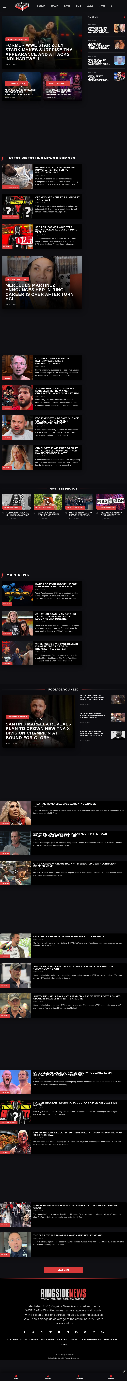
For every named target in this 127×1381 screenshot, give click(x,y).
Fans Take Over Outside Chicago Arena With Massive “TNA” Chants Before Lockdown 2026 (81, 514)
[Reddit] (85, 1332)
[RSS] (102, 1332)
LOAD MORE (63, 1270)
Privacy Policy (112, 1339)
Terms (63, 1344)
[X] (33, 1332)
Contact (74, 1339)
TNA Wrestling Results (58, 83)
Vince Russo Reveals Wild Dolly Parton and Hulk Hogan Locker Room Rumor (99, 46)
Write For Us (31, 1339)
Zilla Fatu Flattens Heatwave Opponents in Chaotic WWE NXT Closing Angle (93, 715)
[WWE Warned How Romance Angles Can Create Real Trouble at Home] (119, 28)
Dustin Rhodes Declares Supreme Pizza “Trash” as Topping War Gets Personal (77, 1133)
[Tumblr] (68, 1332)
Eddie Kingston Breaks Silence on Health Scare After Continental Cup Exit (57, 420)
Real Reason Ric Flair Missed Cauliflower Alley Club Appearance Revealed (98, 62)
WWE (54, 6)
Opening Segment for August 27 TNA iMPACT (57, 198)
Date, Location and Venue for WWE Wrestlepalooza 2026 (56, 585)
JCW (102, 6)
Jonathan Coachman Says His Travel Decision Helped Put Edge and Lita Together (55, 616)
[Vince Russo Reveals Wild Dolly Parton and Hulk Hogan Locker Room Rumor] (119, 44)
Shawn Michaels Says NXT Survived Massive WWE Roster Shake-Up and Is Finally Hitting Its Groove (77, 997)
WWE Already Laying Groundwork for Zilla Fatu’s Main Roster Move (97, 78)
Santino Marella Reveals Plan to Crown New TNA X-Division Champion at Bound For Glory (39, 731)
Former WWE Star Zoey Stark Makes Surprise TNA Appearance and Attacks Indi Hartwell (39, 52)
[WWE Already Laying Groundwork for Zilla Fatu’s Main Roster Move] (119, 76)
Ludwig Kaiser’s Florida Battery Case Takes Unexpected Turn (52, 361)
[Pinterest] (50, 1332)
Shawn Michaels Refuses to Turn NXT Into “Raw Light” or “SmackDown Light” (73, 967)
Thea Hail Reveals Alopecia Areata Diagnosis (64, 804)
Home (41, 6)
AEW (67, 6)
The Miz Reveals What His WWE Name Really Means (68, 1235)
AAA (90, 6)
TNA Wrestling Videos (17, 39)
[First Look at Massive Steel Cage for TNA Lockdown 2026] (110, 502)
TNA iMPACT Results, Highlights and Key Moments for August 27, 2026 (61, 92)
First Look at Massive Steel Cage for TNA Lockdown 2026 (111, 514)
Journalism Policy (91, 1339)
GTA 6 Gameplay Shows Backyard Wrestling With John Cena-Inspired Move (75, 865)
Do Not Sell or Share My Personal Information (63, 1358)
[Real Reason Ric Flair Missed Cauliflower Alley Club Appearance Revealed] (119, 60)
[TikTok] (94, 1332)
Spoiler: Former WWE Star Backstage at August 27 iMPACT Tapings (57, 229)
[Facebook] (24, 1332)
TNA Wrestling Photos (12, 507)
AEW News (7, 438)
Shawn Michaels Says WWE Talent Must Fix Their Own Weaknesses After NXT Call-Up (70, 835)
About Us (62, 1339)
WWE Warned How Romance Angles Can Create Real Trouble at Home (97, 30)
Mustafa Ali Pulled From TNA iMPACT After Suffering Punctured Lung (55, 170)
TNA (78, 6)
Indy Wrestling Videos (17, 279)
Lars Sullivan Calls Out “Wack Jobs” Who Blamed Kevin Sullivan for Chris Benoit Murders (72, 1074)
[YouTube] (59, 1332)
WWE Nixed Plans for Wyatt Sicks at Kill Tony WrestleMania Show (75, 1206)
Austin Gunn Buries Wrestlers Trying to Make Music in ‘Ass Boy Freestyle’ (92, 733)
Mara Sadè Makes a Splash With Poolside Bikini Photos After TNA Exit (49, 514)
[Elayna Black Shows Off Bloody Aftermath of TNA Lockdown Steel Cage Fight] (16, 502)
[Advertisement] (42, 330)
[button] (111, 6)
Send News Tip (14, 1339)
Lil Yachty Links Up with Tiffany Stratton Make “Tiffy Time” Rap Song (92, 698)
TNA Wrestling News (10, 187)
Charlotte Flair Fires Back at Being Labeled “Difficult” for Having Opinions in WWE (56, 450)
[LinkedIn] (76, 1332)
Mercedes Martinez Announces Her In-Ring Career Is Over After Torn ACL (39, 292)
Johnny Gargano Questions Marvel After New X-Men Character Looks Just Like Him (57, 391)
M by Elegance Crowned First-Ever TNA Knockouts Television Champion (20, 92)
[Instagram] (42, 1332)
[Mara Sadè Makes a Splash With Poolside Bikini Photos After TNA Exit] (48, 502)
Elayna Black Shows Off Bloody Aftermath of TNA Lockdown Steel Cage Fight (18, 514)
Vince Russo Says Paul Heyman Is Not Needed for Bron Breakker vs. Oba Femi (56, 646)
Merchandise (47, 1339)
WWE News (7, 247)
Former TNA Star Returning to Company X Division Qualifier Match (75, 1104)
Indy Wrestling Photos (43, 507)
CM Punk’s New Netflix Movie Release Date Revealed (70, 936)
